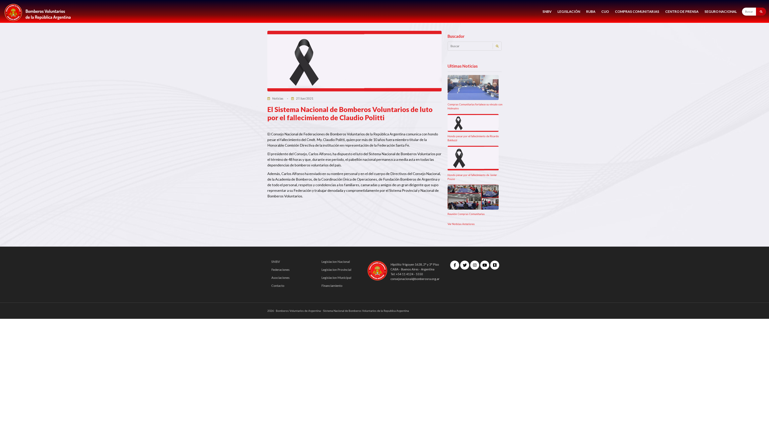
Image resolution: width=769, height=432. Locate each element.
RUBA (590, 11)
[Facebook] (454, 265)
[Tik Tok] (494, 265)
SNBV (547, 11)
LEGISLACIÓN (569, 11)
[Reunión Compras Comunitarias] (473, 197)
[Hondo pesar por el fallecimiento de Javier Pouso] (473, 158)
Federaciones (280, 269)
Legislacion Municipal (336, 277)
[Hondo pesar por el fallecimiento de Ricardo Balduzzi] (473, 123)
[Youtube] (484, 265)
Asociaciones (280, 277)
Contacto (277, 285)
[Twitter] (464, 265)
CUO (605, 11)
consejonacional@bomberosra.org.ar (415, 279)
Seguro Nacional (721, 11)
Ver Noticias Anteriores (461, 224)
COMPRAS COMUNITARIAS (637, 11)
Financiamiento (331, 285)
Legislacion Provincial (336, 269)
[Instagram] (474, 265)
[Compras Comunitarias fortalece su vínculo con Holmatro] (473, 87)
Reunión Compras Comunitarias (466, 214)
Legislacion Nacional (335, 261)
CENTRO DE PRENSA (682, 11)
